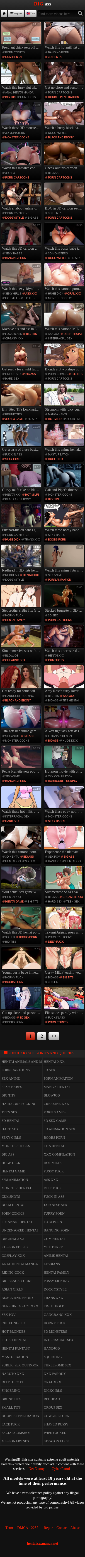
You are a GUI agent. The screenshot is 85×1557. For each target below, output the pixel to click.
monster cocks (17, 137)
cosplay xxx (13, 1255)
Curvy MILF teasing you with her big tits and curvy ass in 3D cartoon (64, 961)
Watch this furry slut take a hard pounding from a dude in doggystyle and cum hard (21, 76)
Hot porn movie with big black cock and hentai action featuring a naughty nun (64, 760)
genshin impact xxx (20, 1306)
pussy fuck (54, 1171)
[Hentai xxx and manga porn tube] (4, 13)
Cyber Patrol (61, 1469)
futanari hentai (60, 736)
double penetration (63, 97)
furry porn (54, 1213)
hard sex (12, 378)
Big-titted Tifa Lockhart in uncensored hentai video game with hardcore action (21, 398)
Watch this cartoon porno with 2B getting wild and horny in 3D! (21, 840)
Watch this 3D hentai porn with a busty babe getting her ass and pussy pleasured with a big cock (21, 921)
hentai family (15, 620)
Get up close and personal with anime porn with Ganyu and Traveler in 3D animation (21, 1001)
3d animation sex (59, 1129)
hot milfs (12, 298)
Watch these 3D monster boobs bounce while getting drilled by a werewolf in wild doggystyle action (21, 116)
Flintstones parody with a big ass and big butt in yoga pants (64, 1001)
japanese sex (55, 1205)
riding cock (13, 1272)
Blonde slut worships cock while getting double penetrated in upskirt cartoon (64, 358)
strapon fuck (56, 1441)
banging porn (58, 52)
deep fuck (56, 941)
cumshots (28, 97)
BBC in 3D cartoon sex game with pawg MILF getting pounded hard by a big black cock (64, 197)
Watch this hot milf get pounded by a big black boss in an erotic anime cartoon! (64, 36)
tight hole (54, 1306)
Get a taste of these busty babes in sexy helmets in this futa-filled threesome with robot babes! (21, 438)
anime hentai (56, 1255)
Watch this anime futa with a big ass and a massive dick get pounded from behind (64, 559)
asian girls (12, 1289)
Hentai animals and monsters (29, 1061)
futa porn (53, 1222)
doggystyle (57, 132)
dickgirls (53, 1390)
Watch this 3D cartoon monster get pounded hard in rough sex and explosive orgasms (21, 237)
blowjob (11, 655)
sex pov (54, 856)
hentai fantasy (16, 1348)
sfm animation (15, 1180)
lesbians (52, 1264)
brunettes (13, 414)
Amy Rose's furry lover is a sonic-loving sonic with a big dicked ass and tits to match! (64, 679)
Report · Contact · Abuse (62, 1528)
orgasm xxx (14, 338)
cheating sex (15, 660)
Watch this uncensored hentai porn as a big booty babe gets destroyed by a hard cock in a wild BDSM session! (64, 639)
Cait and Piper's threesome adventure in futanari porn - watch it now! (64, 478)
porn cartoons (60, 92)
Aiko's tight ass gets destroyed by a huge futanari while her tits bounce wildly (64, 720)
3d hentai (55, 57)
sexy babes (13, 253)
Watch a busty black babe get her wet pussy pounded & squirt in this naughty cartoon (64, 116)
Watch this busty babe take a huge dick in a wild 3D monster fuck (64, 237)
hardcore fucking (19, 696)
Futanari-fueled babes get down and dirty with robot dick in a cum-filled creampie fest (21, 518)
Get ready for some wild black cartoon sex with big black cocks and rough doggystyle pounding (21, 679)
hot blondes (13, 1331)
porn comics (15, 52)
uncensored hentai (20, 1230)
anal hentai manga (19, 92)
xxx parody (55, 1374)
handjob (54, 861)
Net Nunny (37, 1469)
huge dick (55, 293)
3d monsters (15, 132)
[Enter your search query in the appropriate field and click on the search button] (80, 13)
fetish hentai (14, 1340)
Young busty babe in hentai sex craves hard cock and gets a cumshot (21, 961)
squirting (73, 419)
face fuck (11, 1424)
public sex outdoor (20, 1365)
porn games (55, 1112)
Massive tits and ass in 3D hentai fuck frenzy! (21, 317)
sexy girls (13, 293)
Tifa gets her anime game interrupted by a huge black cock (21, 720)
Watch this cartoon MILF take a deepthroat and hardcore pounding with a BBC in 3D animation (64, 317)
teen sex (73, 901)
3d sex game (14, 419)
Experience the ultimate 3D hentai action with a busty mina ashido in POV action (64, 840)
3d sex (10, 173)
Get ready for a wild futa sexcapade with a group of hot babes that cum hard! (21, 358)
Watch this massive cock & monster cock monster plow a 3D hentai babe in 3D (21, 157)
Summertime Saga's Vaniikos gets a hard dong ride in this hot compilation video (64, 880)
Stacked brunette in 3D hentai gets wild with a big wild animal (64, 599)
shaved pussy (56, 1424)
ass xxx (31, 293)
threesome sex (57, 1365)
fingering (11, 1390)
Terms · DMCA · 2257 (21, 1528)
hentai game (14, 901)
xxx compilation (60, 776)
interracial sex (60, 338)
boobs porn (57, 539)
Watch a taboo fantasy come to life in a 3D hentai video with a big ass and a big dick (21, 197)
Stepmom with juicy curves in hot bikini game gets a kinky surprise (64, 398)
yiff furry (53, 1247)
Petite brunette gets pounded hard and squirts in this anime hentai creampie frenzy (21, 760)
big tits (10, 97)
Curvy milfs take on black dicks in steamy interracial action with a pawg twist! (21, 478)
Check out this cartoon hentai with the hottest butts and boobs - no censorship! (64, 157)
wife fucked (55, 1433)
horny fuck (14, 615)
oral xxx (74, 293)
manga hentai (58, 414)
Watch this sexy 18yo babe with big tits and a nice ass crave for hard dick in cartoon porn (21, 277)
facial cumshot (16, 1433)
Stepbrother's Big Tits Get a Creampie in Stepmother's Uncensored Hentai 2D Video (21, 599)
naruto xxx (13, 1374)
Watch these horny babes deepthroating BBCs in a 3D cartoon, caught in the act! (64, 518)
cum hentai (13, 57)
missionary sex (15, 1441)
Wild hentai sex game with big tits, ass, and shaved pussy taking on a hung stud (21, 880)
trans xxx (32, 539)
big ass (53, 173)
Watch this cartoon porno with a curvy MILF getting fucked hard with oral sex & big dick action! (64, 277)
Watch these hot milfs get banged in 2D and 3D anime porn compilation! (21, 800)
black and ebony (61, 137)
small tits (11, 1407)
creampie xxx (73, 897)
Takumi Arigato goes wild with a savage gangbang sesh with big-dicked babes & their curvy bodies (64, 921)
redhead (12, 575)
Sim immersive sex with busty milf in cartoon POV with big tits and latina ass (21, 639)
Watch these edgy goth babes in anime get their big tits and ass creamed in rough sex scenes (64, 800)
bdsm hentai (13, 1205)
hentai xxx (13, 494)
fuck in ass (13, 334)
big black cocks (17, 1281)
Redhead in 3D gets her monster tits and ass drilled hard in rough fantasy (21, 559)
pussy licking (56, 1281)
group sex (13, 374)
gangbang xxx (58, 1314)
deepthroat (73, 334)
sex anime (55, 575)
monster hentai (16, 1188)
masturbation (58, 454)
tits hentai (71, 700)
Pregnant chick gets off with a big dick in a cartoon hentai (21, 36)
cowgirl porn (56, 1416)
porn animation (59, 579)
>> (54, 1036)
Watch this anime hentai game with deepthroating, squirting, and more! (64, 438)
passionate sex (15, 1247)
